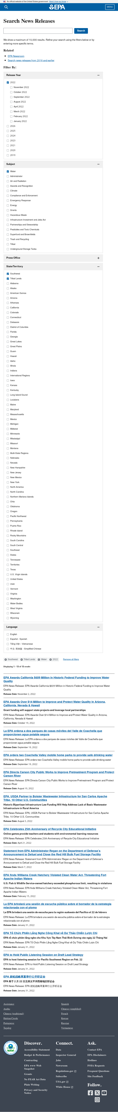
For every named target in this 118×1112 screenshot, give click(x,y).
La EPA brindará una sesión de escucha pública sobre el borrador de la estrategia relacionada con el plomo (57, 906)
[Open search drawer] (6, 7)
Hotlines (92, 1060)
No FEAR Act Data (35, 1079)
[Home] (57, 7)
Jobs (58, 1060)
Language (11, 627)
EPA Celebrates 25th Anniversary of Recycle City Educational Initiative (49, 829)
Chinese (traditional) (13, 1013)
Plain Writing (31, 1084)
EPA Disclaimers (96, 1055)
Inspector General (66, 1055)
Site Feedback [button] (95, 1076)
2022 (55, 659)
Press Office (13, 257)
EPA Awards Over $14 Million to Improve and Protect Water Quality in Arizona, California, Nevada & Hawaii (54, 703)
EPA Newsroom (16, 56)
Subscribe (61, 1076)
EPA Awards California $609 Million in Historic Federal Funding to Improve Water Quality (56, 679)
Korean (64, 1018)
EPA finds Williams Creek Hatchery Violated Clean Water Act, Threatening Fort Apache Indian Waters (54, 877)
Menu (110, 7)
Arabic (6, 1009)
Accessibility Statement (37, 1049)
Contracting (31, 1060)
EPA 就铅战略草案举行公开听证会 (24, 977)
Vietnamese (67, 1028)
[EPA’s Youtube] (104, 1093)
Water (44, 659)
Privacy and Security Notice (35, 1092)
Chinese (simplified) (71, 1009)
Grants (28, 1074)
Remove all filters (71, 659)
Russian (65, 1023)
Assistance (8, 1004)
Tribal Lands (29, 659)
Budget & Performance (37, 1055)
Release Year (13, 75)
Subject (10, 164)
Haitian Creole (10, 1018)
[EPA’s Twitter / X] (97, 1093)
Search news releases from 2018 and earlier (31, 60)
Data (58, 1049)
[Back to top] (110, 1104)
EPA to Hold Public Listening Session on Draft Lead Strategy (43, 955)
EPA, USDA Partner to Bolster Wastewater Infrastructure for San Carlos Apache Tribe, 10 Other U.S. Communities (55, 798)
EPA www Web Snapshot (32, 1067)
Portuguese (8, 1023)
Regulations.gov (64, 1071)
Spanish (65, 1004)
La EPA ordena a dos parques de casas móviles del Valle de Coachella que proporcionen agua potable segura (52, 732)
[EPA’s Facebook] (90, 1093)
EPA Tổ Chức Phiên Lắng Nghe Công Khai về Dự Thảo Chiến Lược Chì (50, 933)
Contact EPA (94, 1049)
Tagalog (7, 1028)
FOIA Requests (96, 1065)
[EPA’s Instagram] (97, 1100)
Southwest (12, 659)
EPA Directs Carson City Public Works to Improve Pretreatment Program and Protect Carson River (58, 774)
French (64, 1013)
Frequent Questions (98, 1071)
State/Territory (14, 266)
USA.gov (60, 1081)
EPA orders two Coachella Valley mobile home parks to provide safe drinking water (58, 755)
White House (63, 1087)
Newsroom (61, 1065)
